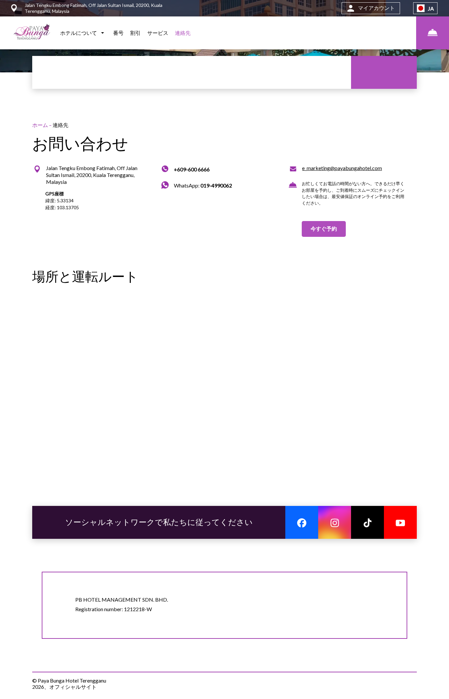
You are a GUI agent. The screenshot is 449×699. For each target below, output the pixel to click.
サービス (157, 33)
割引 (135, 33)
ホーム (40, 125)
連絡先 (183, 33)
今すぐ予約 (324, 228)
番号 (118, 33)
